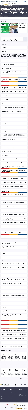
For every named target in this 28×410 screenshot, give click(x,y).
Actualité (21, 3)
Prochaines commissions (15, 18)
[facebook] (21, 1)
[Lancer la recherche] (16, 1)
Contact (25, 3)
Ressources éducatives (15, 3)
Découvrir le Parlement (3, 3)
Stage (1, 394)
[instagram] (24, 1)
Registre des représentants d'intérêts (22, 395)
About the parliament (12, 394)
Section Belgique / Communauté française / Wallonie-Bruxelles (5, 397)
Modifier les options (25, 408)
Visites (23, 3)
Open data (20, 393)
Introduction (6, 18)
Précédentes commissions (21, 18)
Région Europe (2, 398)
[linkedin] (25, 1)
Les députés (12, 3)
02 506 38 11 (15, 407)
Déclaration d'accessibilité (21, 394)
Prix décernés (18, 3)
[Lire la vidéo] (9, 27)
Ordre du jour (10, 18)
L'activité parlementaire (8, 3)
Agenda (5, 3)
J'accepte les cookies (20, 408)
